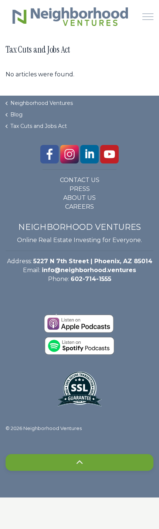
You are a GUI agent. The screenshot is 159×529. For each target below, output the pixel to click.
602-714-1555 (91, 278)
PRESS (80, 188)
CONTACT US (79, 180)
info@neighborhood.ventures (89, 270)
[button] (79, 462)
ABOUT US (79, 197)
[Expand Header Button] (148, 16)
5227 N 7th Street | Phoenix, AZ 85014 (92, 261)
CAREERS (79, 206)
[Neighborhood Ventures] (68, 16)
